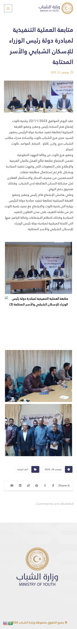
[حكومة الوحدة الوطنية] (56, 8)
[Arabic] (10, 623)
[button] (53, 485)
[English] (5, 623)
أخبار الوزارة (22, 469)
